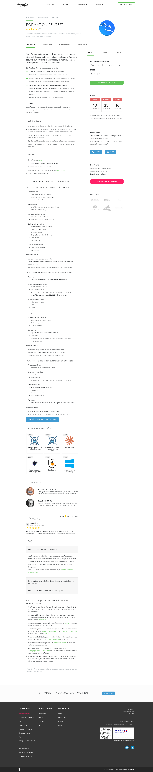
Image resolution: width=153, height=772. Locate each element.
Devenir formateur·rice (26, 752)
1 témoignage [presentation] (82, 44)
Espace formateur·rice (25, 756)
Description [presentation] (30, 44)
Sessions (65, 5)
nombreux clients (60, 643)
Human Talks (64, 631)
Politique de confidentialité (27, 741)
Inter (90, 52)
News (60, 714)
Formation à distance (25, 729)
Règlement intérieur (25, 737)
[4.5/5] (31, 29)
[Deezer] (119, 200)
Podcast (60, 721)
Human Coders (130, 709)
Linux (41, 160)
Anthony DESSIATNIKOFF (48, 489)
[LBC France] (119, 207)
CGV (20, 745)
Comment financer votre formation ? (42, 549)
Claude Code (69, 447)
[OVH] (95, 207)
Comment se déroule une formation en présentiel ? (48, 590)
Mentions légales (24, 748)
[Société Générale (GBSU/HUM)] (107, 200)
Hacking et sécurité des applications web (52, 449)
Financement (23, 725)
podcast (74, 631)
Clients (41, 717)
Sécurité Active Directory (70, 471)
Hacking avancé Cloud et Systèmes (34, 471)
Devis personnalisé (24, 714)
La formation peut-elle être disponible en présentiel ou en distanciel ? (51, 582)
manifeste (42, 620)
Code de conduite (24, 733)
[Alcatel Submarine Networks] (95, 200)
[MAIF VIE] (107, 208)
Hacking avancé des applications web (35, 448)
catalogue (68, 623)
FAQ (20, 721)
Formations (49, 5)
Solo (119, 52)
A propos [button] (98, 5)
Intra (105, 52)
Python (62, 170)
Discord (46, 633)
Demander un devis (107, 83)
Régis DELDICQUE (45, 501)
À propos (41, 721)
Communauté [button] (81, 5)
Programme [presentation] (47, 44)
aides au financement (52, 639)
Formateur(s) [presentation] (64, 44)
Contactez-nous (126, 5)
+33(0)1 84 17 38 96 (128, 769)
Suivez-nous (108, 693)
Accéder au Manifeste (107, 181)
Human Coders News (49, 631)
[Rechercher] (111, 4)
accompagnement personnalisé (39, 651)
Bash (57, 170)
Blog (40, 725)
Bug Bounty (52, 470)
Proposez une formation (26, 717)
